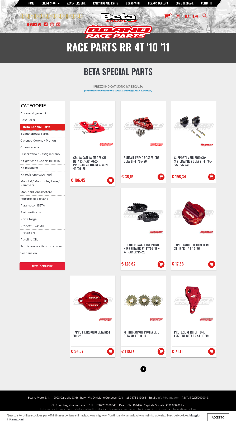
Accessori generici (33, 113)
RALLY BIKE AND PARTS (105, 3)
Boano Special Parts (34, 133)
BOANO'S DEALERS (158, 3)
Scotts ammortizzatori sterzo (41, 246)
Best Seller (27, 120)
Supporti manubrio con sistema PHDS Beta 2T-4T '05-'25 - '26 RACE (193, 161)
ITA (187, 16)
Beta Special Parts (36, 127)
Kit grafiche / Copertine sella (40, 161)
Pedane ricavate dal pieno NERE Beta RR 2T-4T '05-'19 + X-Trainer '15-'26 (142, 248)
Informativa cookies (183, 409)
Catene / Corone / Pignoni (38, 140)
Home (31, 3)
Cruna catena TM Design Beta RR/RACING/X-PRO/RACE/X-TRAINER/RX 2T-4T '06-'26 (91, 163)
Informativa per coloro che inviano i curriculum (137, 409)
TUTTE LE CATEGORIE (42, 266)
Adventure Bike (76, 3)
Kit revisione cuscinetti (36, 174)
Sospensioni (28, 253)
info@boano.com (168, 397)
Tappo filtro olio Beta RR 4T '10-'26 (92, 334)
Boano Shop (133, 3)
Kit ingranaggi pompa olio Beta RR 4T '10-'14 (141, 334)
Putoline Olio (29, 239)
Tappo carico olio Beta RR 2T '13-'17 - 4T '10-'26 (192, 247)
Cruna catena (29, 147)
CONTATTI (206, 3)
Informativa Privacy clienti (56, 409)
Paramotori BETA (32, 205)
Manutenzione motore (36, 192)
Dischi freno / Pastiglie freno (40, 154)
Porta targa (28, 219)
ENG (195, 16)
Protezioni (27, 232)
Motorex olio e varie (34, 198)
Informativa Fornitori (90, 409)
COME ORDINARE (184, 3)
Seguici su (33, 24)
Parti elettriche (30, 212)
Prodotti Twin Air (32, 226)
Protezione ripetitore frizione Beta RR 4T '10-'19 (191, 334)
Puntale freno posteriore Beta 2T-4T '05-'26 (141, 159)
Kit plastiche (29, 167)
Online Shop (49, 3)
